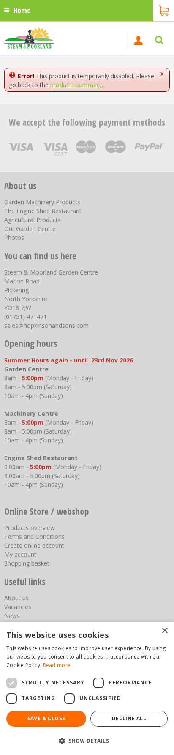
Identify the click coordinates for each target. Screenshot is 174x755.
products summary (76, 85)
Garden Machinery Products (42, 202)
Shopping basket (26, 563)
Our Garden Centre (30, 229)
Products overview (29, 528)
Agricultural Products (32, 220)
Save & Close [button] (46, 718)
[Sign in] (138, 40)
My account (20, 554)
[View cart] (163, 9)
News (12, 616)
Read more (57, 665)
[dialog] (87, 688)
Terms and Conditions (34, 537)
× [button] (164, 631)
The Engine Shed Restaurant (43, 211)
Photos (14, 237)
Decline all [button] (129, 718)
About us (16, 598)
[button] (87, 740)
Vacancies (17, 607)
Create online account (34, 545)
